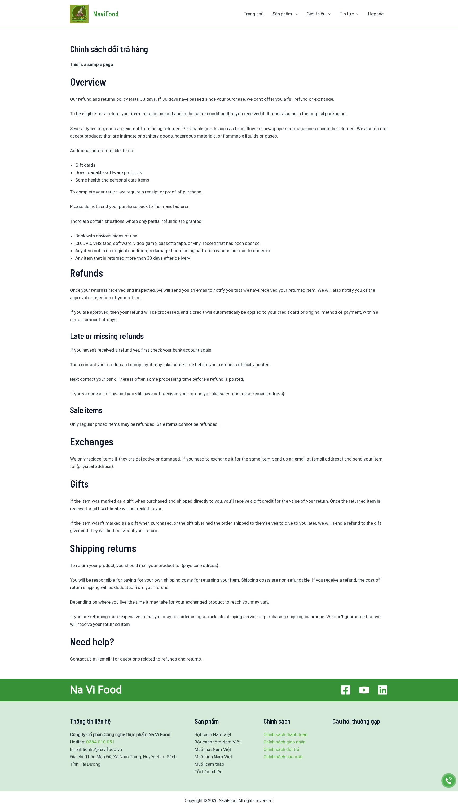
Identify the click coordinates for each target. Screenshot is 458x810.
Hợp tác (376, 13)
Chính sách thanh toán (285, 734)
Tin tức (347, 13)
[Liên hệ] (449, 781)
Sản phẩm (282, 13)
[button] (294, 13)
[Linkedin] (382, 690)
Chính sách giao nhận (284, 742)
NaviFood (105, 14)
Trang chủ (253, 13)
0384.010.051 (100, 742)
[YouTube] (364, 690)
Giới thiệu (316, 13)
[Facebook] (345, 690)
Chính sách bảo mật (283, 756)
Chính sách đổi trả (281, 749)
